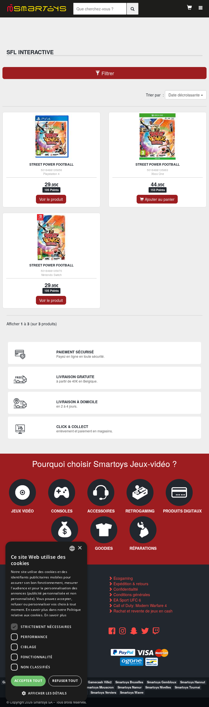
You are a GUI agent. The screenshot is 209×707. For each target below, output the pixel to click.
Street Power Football (51, 164)
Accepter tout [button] (28, 680)
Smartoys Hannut (192, 682)
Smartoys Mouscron (99, 687)
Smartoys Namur (130, 687)
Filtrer (107, 73)
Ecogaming (122, 578)
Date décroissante (184, 95)
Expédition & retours (130, 583)
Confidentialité (125, 589)
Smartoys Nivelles (158, 687)
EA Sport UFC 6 (126, 600)
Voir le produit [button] (51, 199)
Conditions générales (131, 594)
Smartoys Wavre (131, 692)
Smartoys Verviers (103, 692)
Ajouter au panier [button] (159, 199)
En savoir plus (55, 615)
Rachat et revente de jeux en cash (142, 611)
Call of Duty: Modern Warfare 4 (139, 605)
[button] (46, 693)
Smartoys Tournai (187, 687)
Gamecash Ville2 (100, 682)
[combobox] (72, 548)
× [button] (80, 548)
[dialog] (46, 622)
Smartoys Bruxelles (129, 682)
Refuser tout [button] (65, 680)
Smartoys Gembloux (161, 682)
